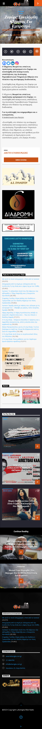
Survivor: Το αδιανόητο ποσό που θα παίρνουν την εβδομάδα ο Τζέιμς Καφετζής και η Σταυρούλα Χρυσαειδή (20, 293)
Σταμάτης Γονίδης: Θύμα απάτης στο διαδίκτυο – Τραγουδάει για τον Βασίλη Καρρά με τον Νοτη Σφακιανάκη (19, 300)
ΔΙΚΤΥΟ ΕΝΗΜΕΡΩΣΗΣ (24, 35)
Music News (7, 455)
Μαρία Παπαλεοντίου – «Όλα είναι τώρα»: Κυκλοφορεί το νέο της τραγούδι (21, 503)
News (21, 13)
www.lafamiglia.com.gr (14, 656)
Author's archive (21, 160)
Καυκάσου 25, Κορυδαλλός (15, 668)
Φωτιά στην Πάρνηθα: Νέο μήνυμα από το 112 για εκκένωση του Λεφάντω (21, 573)
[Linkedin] (13, 63)
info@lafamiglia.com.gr (14, 664)
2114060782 (10, 660)
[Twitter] (8, 63)
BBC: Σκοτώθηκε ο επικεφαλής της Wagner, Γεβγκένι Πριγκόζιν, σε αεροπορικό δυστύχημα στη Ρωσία (21, 544)
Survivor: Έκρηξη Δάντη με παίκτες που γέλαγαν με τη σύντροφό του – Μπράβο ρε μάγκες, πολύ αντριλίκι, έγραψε (21, 307)
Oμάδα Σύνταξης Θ (10, 445)
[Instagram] (17, 63)
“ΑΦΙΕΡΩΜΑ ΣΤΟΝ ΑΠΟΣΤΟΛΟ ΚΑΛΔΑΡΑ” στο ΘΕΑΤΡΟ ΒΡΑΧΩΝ (21, 468)
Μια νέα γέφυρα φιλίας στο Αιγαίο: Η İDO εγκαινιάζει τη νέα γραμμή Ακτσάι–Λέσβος (21, 432)
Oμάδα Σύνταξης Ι (9, 481)
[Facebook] (4, 63)
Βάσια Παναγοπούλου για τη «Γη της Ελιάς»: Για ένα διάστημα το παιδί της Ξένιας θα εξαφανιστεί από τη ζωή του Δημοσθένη (20, 329)
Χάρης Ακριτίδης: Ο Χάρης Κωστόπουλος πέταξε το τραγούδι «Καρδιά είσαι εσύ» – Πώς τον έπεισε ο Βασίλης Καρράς (19, 315)
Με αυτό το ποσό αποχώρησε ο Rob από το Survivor (20, 279)
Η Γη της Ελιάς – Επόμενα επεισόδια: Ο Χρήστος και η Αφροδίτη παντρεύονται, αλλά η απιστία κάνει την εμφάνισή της (20, 322)
